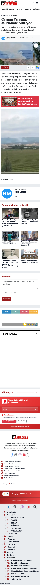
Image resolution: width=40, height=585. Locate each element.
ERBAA (28, 10)
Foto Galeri (12, 534)
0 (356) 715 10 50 (9, 421)
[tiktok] (35, 507)
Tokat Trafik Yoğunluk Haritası (14, 468)
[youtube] (28, 507)
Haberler (4, 15)
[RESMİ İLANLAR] (37, 334)
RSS (6, 494)
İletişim (13, 484)
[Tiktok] (27, 455)
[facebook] (8, 507)
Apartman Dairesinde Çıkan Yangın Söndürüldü (29, 243)
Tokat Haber (5, 584)
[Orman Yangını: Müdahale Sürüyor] (20, 53)
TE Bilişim (25, 500)
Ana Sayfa (11, 512)
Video (10, 536)
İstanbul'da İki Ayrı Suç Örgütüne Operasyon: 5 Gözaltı (29, 221)
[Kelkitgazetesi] (9, 3)
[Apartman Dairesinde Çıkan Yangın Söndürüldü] (29, 235)
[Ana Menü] (37, 3)
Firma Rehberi (13, 542)
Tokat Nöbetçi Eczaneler (12, 461)
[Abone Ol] (37, 68)
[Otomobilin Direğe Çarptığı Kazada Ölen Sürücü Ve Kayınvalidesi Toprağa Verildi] (10, 254)
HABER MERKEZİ (20, 192)
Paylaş (6, 67)
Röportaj (11, 544)
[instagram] (22, 507)
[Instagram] (20, 455)
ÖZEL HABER (16, 531)
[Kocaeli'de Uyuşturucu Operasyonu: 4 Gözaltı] (29, 254)
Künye (6, 484)
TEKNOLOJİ (16, 528)
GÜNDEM (14, 15)
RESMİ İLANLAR (8, 10)
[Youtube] (24, 455)
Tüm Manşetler (9, 473)
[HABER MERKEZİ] (7, 193)
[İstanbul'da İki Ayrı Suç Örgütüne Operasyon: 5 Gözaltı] (29, 213)
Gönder (6, 299)
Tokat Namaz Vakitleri (11, 466)
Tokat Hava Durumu (11, 464)
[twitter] (15, 507)
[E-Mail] (15, 196)
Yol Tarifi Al (22, 421)
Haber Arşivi (8, 478)
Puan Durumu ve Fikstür (12, 471)
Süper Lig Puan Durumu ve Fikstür (25, 571)
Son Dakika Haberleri (11, 475)
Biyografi (11, 547)
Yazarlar (11, 539)
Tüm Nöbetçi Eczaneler (21, 426)
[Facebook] (12, 455)
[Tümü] (37, 392)
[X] (16, 455)
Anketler (11, 550)
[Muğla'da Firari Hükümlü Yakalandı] (10, 235)
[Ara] (34, 3)
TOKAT (20, 10)
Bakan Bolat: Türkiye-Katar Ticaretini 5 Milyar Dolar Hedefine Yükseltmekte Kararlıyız (10, 223)
